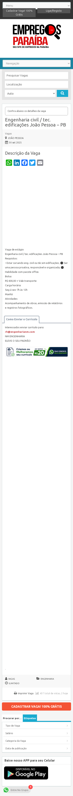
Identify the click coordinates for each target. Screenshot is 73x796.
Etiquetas (30, 718)
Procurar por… (12, 718)
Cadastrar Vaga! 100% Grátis (19, 12)
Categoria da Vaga (15, 741)
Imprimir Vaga (25, 693)
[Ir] (62, 93)
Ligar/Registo (54, 10)
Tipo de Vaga (12, 725)
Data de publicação (16, 748)
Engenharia (47, 679)
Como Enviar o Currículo (21, 319)
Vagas (8, 133)
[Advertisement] (36, 208)
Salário (9, 733)
